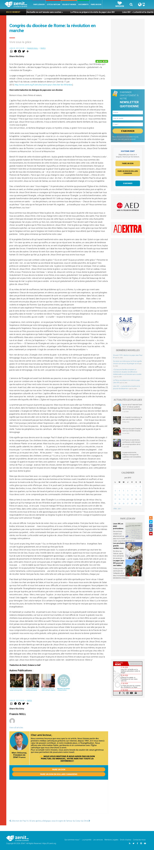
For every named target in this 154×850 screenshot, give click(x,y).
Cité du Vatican (53, 4)
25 (119, 503)
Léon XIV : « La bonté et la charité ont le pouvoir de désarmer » (122, 12)
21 (132, 499)
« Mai (115, 509)
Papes (43, 48)
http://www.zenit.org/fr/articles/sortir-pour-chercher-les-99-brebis (43, 84)
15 (136, 495)
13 (128, 495)
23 (140, 499)
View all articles (16, 727)
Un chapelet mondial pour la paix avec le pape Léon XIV (132, 418)
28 (132, 503)
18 (119, 499)
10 (115, 495)
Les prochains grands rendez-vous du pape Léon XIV (119, 548)
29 (136, 503)
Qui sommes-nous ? (72, 840)
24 (115, 503)
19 (123, 499)
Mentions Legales (111, 840)
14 (132, 495)
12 (123, 495)
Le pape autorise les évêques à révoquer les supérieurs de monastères (131, 455)
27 (128, 503)
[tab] (120, 664)
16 (140, 495)
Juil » (119, 509)
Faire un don (96, 4)
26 (123, 503)
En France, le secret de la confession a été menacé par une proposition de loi (131, 442)
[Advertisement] (59, 799)
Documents (83, 4)
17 (115, 499)
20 (128, 499)
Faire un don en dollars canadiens (58, 774)
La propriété (86, 840)
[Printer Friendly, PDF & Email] (101, 61)
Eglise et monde (69, 4)
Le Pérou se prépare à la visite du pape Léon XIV (63, 12)
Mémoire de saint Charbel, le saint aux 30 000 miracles (132, 430)
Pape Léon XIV (39, 4)
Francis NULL (32, 48)
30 (140, 503)
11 (119, 495)
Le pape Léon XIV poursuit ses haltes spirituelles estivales (118, 565)
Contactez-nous (139, 840)
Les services (98, 840)
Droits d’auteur (125, 840)
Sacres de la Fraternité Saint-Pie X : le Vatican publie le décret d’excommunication (132, 407)
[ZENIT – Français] (18, 5)
